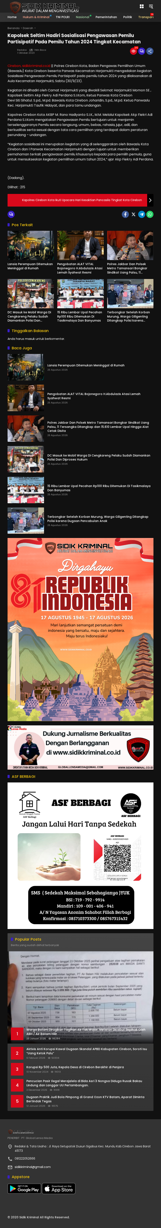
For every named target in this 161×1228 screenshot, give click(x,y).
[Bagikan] (149, 51)
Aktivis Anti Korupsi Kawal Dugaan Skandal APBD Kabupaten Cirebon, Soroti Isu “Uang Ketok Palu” (86, 1051)
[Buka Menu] (141, 6)
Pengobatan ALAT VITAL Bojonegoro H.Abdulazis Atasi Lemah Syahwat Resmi (79, 268)
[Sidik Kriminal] (44, 6)
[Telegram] (141, 214)
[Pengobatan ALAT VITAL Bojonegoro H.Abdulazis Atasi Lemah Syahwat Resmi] (80, 245)
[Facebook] (125, 214)
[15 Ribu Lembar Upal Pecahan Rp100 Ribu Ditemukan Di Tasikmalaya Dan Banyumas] (80, 293)
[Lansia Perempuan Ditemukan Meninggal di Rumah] (31, 245)
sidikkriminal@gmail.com (33, 1167)
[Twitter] (133, 214)
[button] (150, 6)
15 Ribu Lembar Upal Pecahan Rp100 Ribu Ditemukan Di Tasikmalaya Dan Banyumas (79, 316)
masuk (30, 339)
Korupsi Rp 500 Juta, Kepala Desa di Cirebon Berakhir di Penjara (75, 1067)
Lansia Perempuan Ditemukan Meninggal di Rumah (30, 266)
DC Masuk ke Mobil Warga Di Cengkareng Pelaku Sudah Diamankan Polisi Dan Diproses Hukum (29, 316)
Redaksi (22, 50)
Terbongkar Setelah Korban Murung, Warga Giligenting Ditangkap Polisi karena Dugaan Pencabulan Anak (128, 316)
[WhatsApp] (149, 214)
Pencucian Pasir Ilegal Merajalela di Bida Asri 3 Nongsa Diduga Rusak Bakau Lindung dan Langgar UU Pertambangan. (84, 1083)
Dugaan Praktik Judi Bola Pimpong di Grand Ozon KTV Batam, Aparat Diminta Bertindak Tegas (85, 1099)
